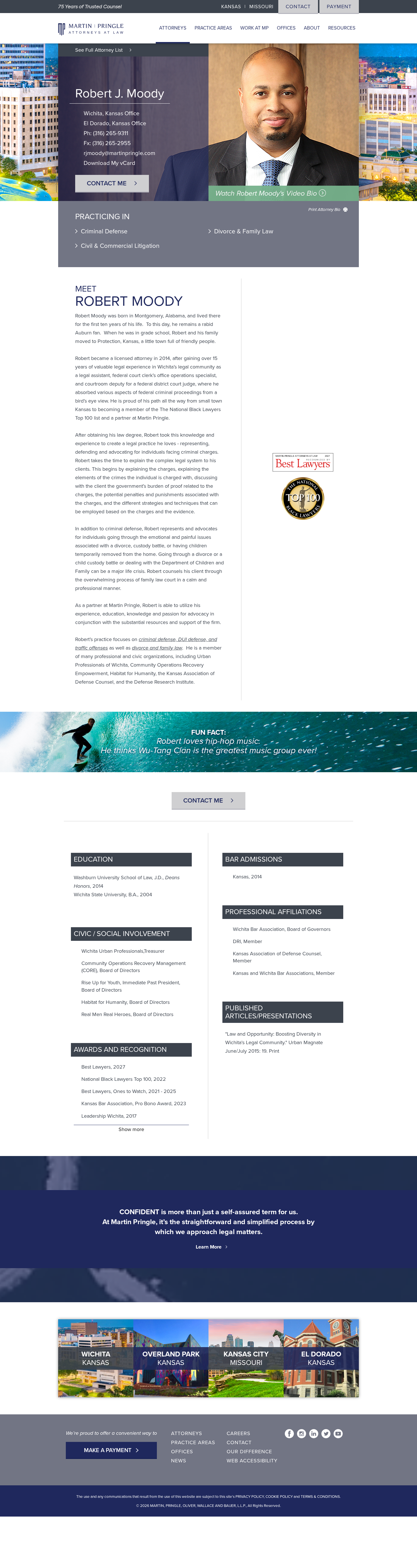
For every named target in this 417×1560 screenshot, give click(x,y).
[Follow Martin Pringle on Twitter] (325, 1433)
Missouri (261, 7)
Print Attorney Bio (324, 209)
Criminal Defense (104, 231)
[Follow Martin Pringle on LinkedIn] (313, 1433)
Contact (298, 6)
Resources (341, 28)
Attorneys (172, 28)
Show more (131, 1129)
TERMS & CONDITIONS (320, 1496)
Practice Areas (213, 28)
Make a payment (108, 1450)
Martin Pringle (90, 28)
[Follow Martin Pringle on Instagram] (301, 1433)
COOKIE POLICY (279, 1496)
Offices (286, 28)
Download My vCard (109, 163)
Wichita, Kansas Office (111, 113)
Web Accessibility (252, 1461)
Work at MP (254, 28)
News (178, 1461)
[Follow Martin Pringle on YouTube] (338, 1433)
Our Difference (249, 1451)
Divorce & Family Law (243, 231)
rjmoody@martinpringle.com (119, 153)
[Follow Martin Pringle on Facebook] (289, 1433)
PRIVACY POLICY (249, 1496)
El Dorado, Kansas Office (115, 123)
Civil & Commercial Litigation (120, 246)
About (312, 28)
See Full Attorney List (99, 50)
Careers (238, 1433)
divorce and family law (157, 648)
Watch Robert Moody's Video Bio (267, 193)
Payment (339, 6)
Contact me (107, 183)
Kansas (231, 7)
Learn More (209, 1247)
